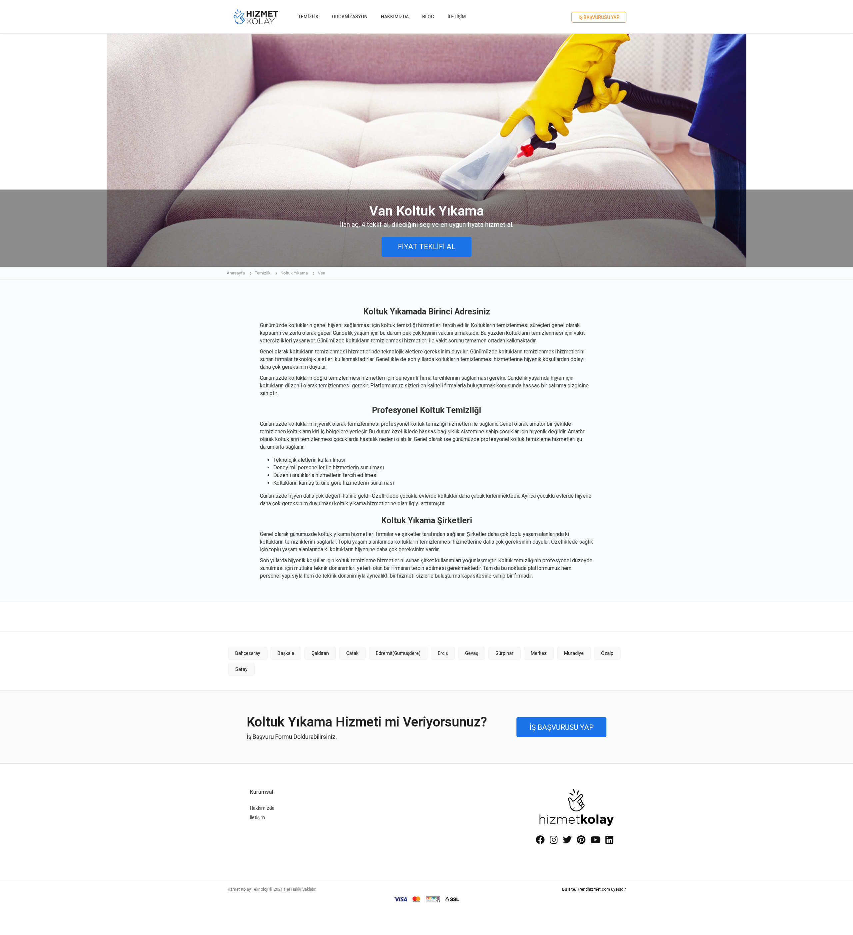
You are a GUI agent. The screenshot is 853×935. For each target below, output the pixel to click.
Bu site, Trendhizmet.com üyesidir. (594, 889)
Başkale (286, 653)
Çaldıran (320, 653)
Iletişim (257, 817)
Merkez (539, 653)
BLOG (428, 16)
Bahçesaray (247, 653)
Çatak (352, 653)
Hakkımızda (262, 808)
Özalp (607, 653)
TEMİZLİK (308, 16)
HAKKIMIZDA (395, 16)
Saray (241, 669)
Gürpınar (504, 653)
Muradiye (574, 653)
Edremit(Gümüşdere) (398, 653)
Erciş (443, 653)
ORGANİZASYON (350, 16)
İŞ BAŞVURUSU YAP (598, 17)
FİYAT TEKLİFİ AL (426, 246)
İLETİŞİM (456, 16)
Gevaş (471, 653)
